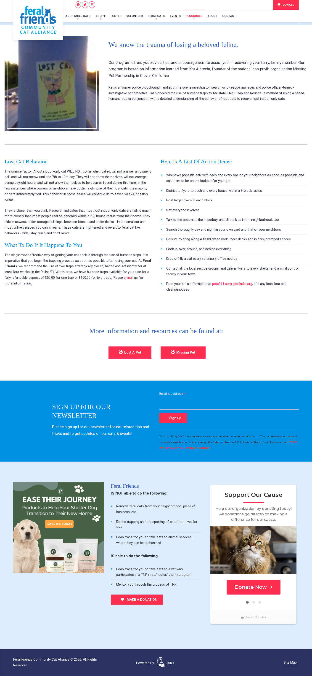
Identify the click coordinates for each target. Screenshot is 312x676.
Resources (194, 16)
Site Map (290, 662)
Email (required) (172, 394)
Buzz (171, 663)
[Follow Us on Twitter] (85, 4)
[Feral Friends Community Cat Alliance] (38, 20)
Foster (116, 16)
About (212, 16)
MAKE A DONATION (141, 600)
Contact (229, 16)
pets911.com (222, 284)
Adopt (100, 16)
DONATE (288, 4)
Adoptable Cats (77, 16)
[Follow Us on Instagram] (92, 4)
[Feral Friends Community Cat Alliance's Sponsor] (58, 527)
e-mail (128, 278)
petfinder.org (242, 284)
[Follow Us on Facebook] (78, 4)
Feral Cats (156, 16)
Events (175, 16)
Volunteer (134, 16)
